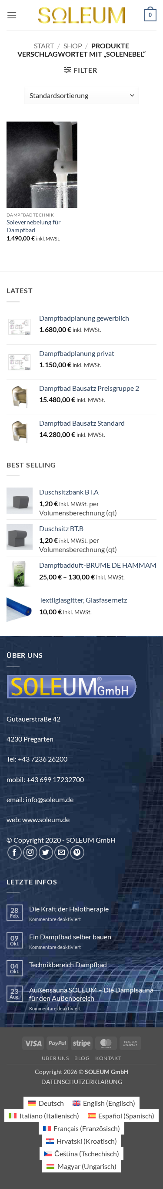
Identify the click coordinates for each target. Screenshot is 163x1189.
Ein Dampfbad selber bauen (70, 936)
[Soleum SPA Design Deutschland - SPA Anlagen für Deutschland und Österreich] (81, 15)
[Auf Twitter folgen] (46, 852)
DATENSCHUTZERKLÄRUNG (81, 1081)
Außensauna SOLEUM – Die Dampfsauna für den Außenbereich (91, 994)
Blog (82, 1058)
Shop (72, 45)
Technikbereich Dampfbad (68, 964)
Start (44, 45)
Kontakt (108, 1058)
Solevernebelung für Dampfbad (34, 226)
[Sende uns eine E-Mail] (61, 852)
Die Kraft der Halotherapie (69, 908)
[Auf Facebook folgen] (14, 852)
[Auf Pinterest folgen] (77, 852)
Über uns (55, 1058)
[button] (12, 15)
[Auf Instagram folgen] (30, 852)
